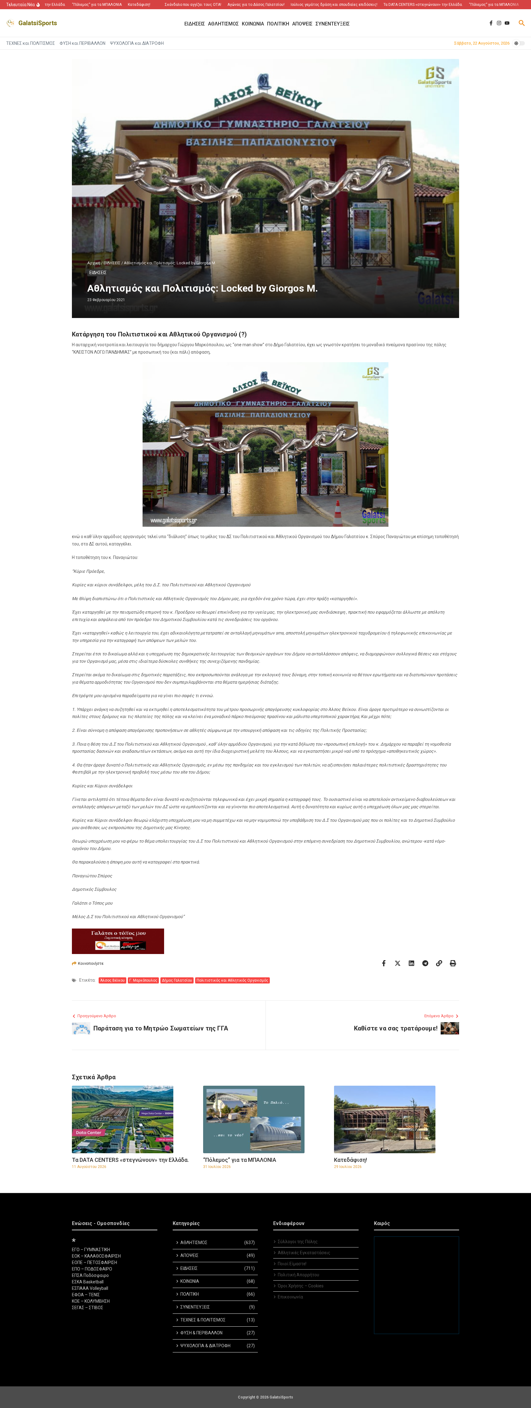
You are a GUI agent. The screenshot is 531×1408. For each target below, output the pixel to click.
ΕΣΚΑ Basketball (88, 1281)
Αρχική (93, 263)
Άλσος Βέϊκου (112, 980)
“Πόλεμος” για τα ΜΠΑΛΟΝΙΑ (239, 1160)
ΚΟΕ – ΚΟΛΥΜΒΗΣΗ (91, 1301)
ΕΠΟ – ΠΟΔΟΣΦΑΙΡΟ (92, 1268)
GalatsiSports (37, 23)
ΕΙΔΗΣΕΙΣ (112, 263)
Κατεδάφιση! (350, 1160)
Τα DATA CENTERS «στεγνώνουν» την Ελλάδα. (130, 1160)
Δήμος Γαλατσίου (177, 980)
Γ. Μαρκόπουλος (143, 980)
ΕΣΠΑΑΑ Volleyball (90, 1288)
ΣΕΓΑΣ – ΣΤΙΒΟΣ (87, 1307)
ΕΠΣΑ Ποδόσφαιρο (90, 1275)
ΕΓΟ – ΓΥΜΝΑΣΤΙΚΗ (91, 1249)
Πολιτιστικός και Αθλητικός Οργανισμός (232, 980)
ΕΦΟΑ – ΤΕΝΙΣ (86, 1294)
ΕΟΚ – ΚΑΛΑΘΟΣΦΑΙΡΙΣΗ (96, 1256)
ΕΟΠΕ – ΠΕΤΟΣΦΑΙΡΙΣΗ (94, 1262)
